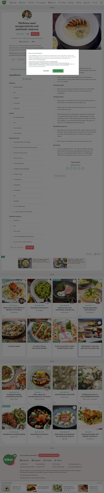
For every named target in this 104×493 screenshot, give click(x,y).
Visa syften (46, 70)
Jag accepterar (58, 70)
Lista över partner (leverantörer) (37, 66)
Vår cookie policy (41, 59)
